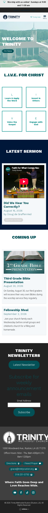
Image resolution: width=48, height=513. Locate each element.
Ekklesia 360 (24, 509)
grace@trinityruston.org (22, 469)
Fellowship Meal (16, 310)
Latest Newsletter (24, 364)
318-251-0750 (22, 474)
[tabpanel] (24, 44)
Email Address (24, 400)
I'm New (16, 10)
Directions (11, 463)
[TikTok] (27, 492)
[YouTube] (14, 492)
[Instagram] (33, 492)
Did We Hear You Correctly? (16, 204)
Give (33, 10)
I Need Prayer (31, 463)
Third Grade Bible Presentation (17, 280)
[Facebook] (21, 492)
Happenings (25, 10)
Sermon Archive (13, 220)
